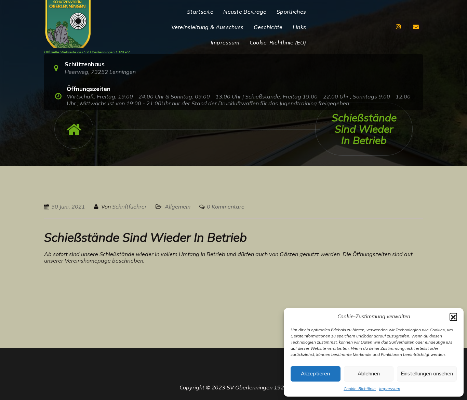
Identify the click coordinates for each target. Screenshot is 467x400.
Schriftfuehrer (129, 206)
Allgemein (177, 206)
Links (299, 27)
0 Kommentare (225, 206)
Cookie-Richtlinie (360, 388)
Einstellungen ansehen (427, 373)
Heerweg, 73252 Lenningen (100, 71)
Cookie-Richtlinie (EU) (278, 42)
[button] (453, 316)
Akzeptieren (315, 373)
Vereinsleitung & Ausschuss (207, 27)
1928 (281, 387)
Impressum (389, 388)
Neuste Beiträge (245, 11)
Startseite (200, 11)
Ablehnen (369, 373)
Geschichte (268, 27)
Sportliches (291, 11)
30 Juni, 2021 (68, 206)
